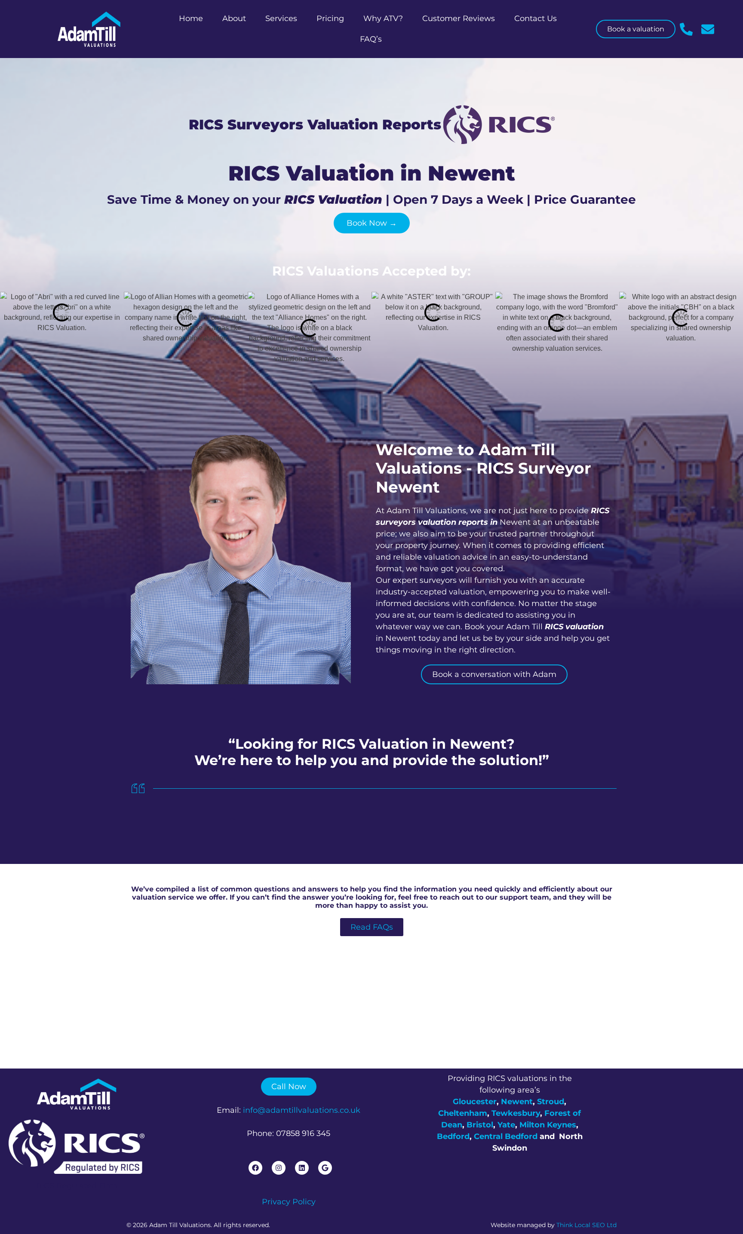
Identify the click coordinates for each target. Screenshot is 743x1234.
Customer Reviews (458, 18)
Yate (506, 1125)
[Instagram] (279, 1168)
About (234, 18)
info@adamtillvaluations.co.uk (301, 1110)
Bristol (480, 1125)
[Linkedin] (302, 1168)
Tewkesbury (515, 1113)
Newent (517, 1101)
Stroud (550, 1101)
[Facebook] (255, 1168)
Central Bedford (505, 1136)
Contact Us (535, 18)
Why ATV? (383, 18)
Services (281, 18)
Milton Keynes (547, 1125)
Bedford (453, 1136)
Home (191, 18)
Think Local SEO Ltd (586, 1225)
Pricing (330, 18)
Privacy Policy (289, 1201)
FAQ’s (371, 39)
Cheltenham (462, 1113)
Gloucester (475, 1101)
